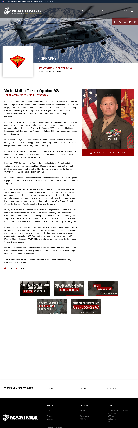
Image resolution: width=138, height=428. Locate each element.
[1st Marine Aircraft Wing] (23, 11)
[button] (47, 2)
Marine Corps (20, 417)
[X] (119, 21)
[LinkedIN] (130, 21)
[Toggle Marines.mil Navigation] (131, 10)
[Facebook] (114, 21)
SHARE (22, 268)
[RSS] (135, 21)
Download (109, 153)
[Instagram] (125, 21)
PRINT (10, 268)
